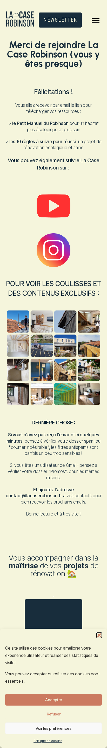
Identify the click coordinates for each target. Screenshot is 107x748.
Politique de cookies (48, 741)
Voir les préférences (53, 728)
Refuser (54, 714)
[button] (99, 635)
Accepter (53, 699)
